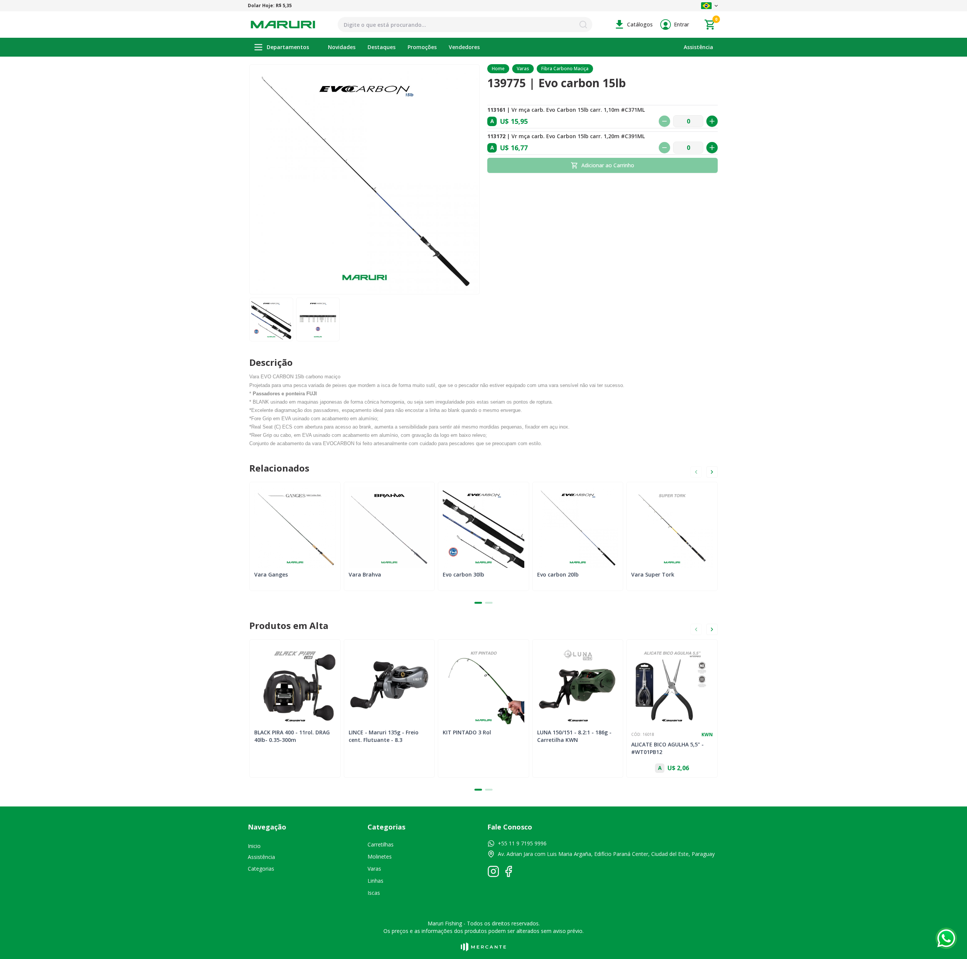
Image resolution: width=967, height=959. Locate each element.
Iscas (374, 892)
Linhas (375, 880)
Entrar (681, 24)
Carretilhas (381, 844)
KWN (707, 735)
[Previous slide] (696, 472)
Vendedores (464, 47)
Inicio (254, 846)
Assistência (698, 47)
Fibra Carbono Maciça (565, 68)
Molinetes (380, 856)
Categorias (261, 868)
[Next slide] (712, 472)
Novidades (341, 47)
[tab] (478, 603)
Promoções (422, 47)
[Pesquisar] (583, 24)
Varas (523, 68)
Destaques (381, 47)
